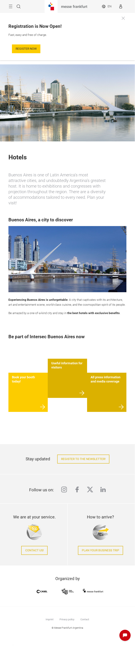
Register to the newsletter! (83, 459)
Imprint (50, 619)
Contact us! (34, 550)
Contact (84, 619)
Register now (26, 48)
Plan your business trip (100, 550)
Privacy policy (67, 619)
